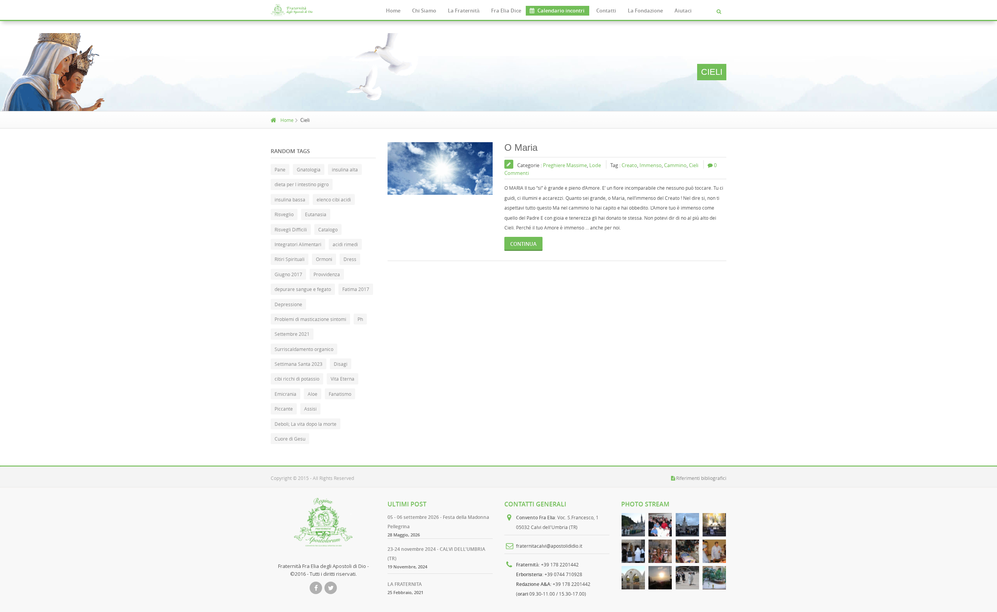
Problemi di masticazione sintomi (310, 319)
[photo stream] (633, 525)
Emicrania (285, 394)
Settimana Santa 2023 (298, 364)
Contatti (606, 10)
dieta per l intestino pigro (302, 184)
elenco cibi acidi (334, 199)
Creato (629, 165)
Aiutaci (683, 10)
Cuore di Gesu (290, 439)
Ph (360, 319)
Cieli (693, 165)
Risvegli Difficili (291, 229)
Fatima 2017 (355, 289)
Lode (595, 165)
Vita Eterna (342, 379)
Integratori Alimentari (298, 244)
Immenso (650, 165)
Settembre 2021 (292, 334)
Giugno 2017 (288, 274)
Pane (280, 169)
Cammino (675, 165)
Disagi (340, 364)
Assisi (310, 409)
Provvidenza (327, 274)
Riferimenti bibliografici (701, 478)
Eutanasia (315, 214)
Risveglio (284, 214)
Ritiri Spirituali (290, 259)
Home (393, 10)
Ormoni (324, 259)
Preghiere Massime (565, 165)
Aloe (312, 394)
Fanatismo (340, 394)
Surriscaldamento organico (304, 349)
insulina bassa (290, 199)
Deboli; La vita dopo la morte (305, 424)
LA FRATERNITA (405, 584)
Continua (523, 243)
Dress (349, 259)
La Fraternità (463, 10)
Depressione (288, 304)
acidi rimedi (345, 244)
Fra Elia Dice (506, 10)
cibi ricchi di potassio (297, 379)
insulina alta (345, 169)
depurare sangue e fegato (303, 289)
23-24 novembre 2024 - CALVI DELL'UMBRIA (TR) (436, 554)
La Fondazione (645, 10)
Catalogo (328, 229)
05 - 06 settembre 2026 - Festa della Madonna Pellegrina (438, 522)
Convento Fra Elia (535, 517)
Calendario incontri (561, 10)
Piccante (284, 409)
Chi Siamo (424, 10)
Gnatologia (309, 169)
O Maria (520, 147)
